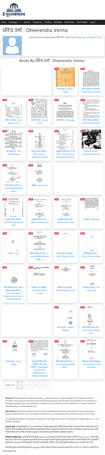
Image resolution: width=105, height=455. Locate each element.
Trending (47, 22)
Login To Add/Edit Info (91, 37)
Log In (92, 22)
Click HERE (95, 419)
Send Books (69, 22)
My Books (58, 22)
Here (44, 398)
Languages (13, 22)
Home (3, 22)
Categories (37, 22)
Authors (27, 22)
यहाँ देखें (30, 426)
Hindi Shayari (82, 22)
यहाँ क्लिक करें (77, 447)
